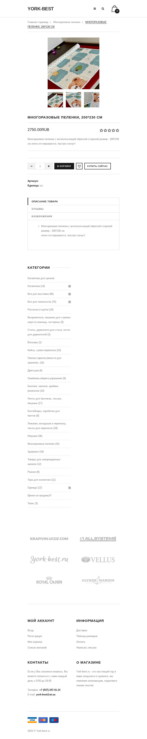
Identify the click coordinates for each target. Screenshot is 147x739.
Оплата (80, 641)
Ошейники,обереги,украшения (45, 378)
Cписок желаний (37, 647)
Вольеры (33, 342)
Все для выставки (38, 293)
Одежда (32, 487)
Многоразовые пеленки (66, 22)
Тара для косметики (39, 479)
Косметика (34, 286)
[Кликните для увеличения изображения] (73, 63)
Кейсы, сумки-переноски (42, 350)
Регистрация (35, 636)
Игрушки (32, 435)
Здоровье (33, 451)
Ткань (31, 503)
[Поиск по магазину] (103, 8)
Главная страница (38, 22)
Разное (32, 471)
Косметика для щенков (41, 278)
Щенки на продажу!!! (39, 495)
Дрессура (33, 370)
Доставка (81, 630)
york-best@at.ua (45, 694)
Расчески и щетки (38, 309)
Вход (30, 630)
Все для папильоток (39, 301)
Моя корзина (35, 641)
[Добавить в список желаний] (79, 166)
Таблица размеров (86, 636)
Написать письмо (86, 647)
